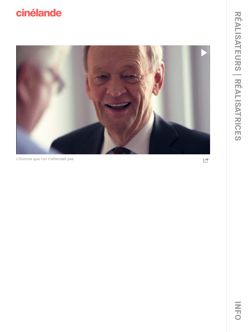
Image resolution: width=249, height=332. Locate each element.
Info (237, 311)
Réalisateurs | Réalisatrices (237, 76)
